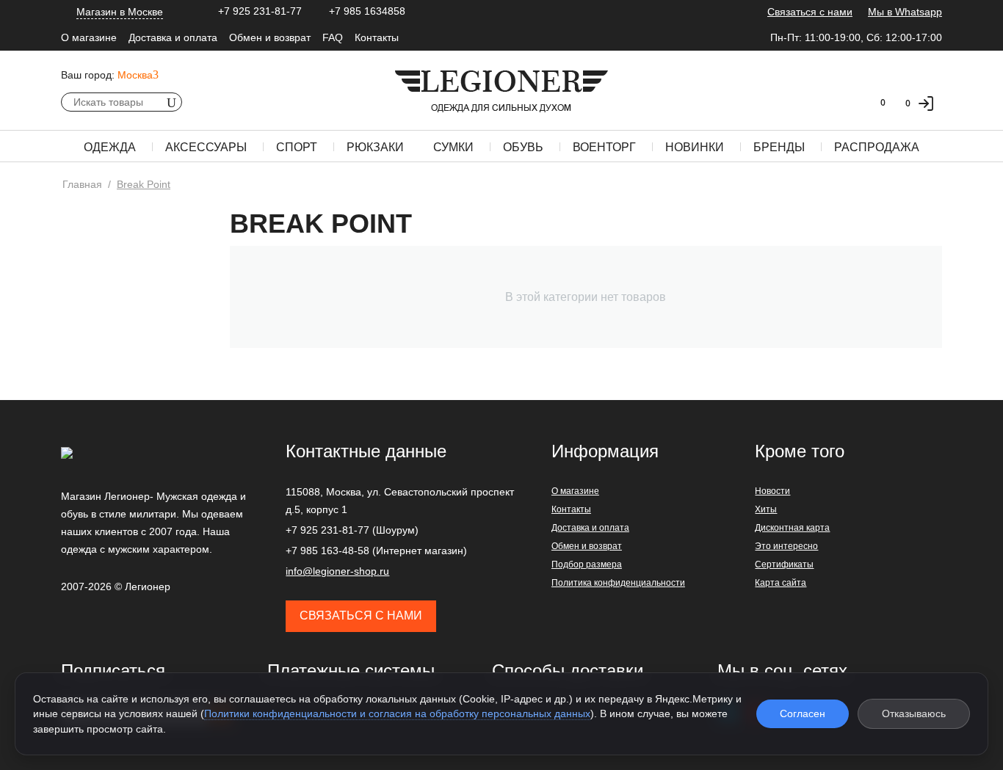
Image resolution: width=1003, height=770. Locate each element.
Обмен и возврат (270, 37)
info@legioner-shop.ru (337, 571)
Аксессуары (206, 147)
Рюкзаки (375, 147)
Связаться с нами (809, 12)
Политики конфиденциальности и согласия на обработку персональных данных (397, 713)
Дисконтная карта (792, 528)
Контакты (377, 37)
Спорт (296, 147)
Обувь (523, 147)
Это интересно (786, 546)
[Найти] (171, 102)
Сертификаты (784, 564)
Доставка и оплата (172, 37)
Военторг (604, 147)
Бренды (779, 147)
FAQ (332, 37)
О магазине (89, 37)
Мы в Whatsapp (905, 12)
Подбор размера (586, 564)
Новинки (694, 147)
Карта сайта (780, 583)
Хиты (766, 509)
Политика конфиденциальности (618, 583)
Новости (772, 491)
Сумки (453, 147)
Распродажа (876, 147)
